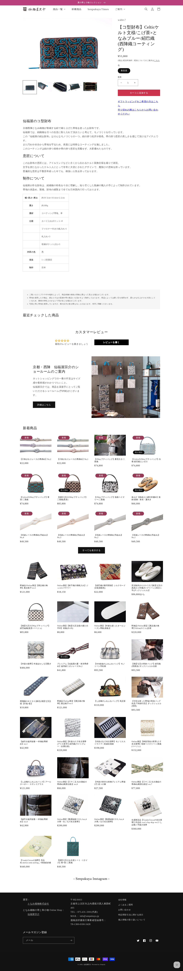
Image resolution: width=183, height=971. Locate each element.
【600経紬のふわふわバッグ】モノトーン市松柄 (109, 665)
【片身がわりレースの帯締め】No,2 (35, 459)
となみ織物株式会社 (38, 903)
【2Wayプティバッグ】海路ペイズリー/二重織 (109, 498)
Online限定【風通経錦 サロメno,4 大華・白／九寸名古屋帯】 (72, 820)
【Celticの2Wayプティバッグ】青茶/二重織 (34, 498)
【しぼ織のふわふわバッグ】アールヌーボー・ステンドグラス (35, 783)
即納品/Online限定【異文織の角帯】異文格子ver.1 (71, 702)
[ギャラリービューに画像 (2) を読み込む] (45, 87)
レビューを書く (111, 342)
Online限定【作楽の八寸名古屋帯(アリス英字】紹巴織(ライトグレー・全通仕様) (71, 743)
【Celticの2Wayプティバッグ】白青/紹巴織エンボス (146, 460)
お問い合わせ (124, 910)
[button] (146, 9)
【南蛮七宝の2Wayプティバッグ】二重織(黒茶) (72, 498)
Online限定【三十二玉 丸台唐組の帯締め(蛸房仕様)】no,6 (72, 783)
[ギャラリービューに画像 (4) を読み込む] (75, 87)
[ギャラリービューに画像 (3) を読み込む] (60, 87)
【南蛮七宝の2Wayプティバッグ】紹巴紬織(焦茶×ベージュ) (35, 627)
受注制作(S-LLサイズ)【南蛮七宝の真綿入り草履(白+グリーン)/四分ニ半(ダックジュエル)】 (147, 587)
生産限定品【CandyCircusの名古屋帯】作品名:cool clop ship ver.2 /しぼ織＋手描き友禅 (147, 822)
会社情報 (122, 900)
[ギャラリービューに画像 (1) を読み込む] (30, 87)
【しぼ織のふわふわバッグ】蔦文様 (110, 701)
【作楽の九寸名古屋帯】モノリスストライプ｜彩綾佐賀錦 (110, 742)
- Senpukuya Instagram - (91, 879)
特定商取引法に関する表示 (130, 915)
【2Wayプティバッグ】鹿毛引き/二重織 (109, 460)
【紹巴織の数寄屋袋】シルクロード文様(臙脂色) (110, 586)
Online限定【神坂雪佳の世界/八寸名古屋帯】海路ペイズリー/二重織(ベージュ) (146, 743)
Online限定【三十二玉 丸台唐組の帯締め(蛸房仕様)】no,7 (146, 783)
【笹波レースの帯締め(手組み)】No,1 (146, 536)
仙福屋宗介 (33, 914)
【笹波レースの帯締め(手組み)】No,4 (34, 536)
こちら (157, 60)
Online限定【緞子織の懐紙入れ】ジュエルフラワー (72, 586)
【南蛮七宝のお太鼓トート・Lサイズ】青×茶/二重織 (72, 861)
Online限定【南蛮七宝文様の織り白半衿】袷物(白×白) (72, 627)
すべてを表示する (91, 550)
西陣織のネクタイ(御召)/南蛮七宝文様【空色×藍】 (35, 702)
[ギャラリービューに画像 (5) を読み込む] (90, 87)
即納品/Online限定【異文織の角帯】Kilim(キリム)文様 (145, 627)
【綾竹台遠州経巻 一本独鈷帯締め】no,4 (34, 820)
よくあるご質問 (125, 905)
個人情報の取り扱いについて (131, 920)
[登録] (71, 940)
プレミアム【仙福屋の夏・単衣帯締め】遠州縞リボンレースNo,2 (72, 665)
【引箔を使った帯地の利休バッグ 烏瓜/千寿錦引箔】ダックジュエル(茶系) (146, 703)
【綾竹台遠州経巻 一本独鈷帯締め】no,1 (34, 742)
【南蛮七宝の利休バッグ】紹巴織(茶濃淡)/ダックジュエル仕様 (146, 665)
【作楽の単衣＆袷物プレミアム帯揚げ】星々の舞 (110, 783)
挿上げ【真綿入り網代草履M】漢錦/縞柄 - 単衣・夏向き (146, 498)
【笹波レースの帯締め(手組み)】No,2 (108, 536)
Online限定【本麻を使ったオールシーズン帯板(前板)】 (109, 627)
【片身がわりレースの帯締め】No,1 (72, 459)
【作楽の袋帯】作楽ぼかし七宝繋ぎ (35, 664)
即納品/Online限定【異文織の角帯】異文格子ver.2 (34, 586)
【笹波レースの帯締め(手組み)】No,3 (71, 536)
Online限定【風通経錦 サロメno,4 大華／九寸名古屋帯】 (109, 820)
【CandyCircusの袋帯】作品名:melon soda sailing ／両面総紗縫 (35, 861)
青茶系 (124, 71)
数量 (120, 77)
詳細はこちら (44, 405)
